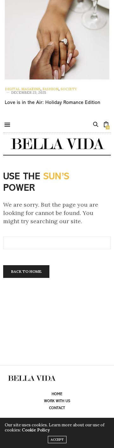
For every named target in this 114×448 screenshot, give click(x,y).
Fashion (50, 89)
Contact (57, 408)
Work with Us (57, 401)
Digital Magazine (23, 89)
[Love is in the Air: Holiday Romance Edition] (57, 39)
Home (57, 394)
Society (68, 89)
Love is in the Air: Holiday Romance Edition (52, 102)
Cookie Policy (36, 430)
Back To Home (26, 271)
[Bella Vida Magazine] (57, 144)
